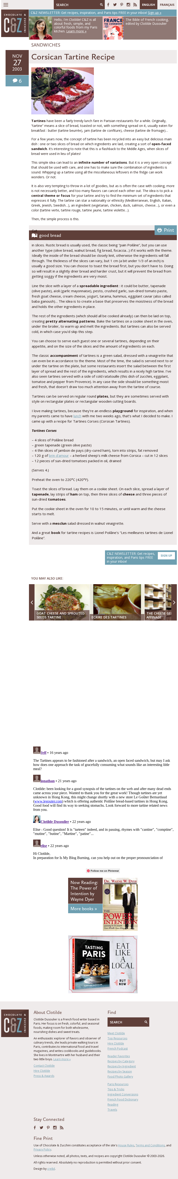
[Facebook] (108, 4)
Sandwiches (45, 45)
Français (167, 5)
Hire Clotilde (42, 1071)
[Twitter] (115, 4)
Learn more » (62, 1059)
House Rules (126, 1145)
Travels (112, 1110)
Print (169, 230)
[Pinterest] (121, 4)
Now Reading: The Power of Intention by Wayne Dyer (84, 891)
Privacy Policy (42, 1149)
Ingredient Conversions (123, 1094)
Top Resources (117, 1038)
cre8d (51, 1169)
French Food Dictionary (123, 1099)
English (148, 5)
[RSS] (135, 4)
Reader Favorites (119, 1056)
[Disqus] (104, 684)
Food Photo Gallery (120, 1077)
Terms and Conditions (150, 1145)
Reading (113, 1105)
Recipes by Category (121, 1061)
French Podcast (118, 1048)
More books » (83, 908)
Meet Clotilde (116, 1033)
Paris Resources (118, 1084)
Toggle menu (5, 4)
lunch (77, 416)
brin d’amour (59, 455)
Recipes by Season (120, 1071)
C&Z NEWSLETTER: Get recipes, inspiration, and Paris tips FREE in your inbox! (139, 557)
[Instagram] (128, 4)
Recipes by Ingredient (122, 1066)
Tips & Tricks (116, 1089)
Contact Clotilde (44, 1066)
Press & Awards (44, 1076)
